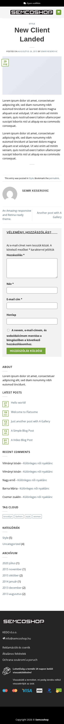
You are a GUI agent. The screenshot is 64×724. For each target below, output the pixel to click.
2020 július (9, 563)
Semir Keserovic (49, 51)
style (28, 516)
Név (10, 284)
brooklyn (7, 516)
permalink (54, 178)
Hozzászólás (16, 255)
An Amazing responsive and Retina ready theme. (16, 215)
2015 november (12, 569)
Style (32, 24)
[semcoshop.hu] (31, 12)
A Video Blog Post (22, 440)
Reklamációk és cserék (16, 647)
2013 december (12, 588)
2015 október (10, 575)
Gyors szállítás (33, 3)
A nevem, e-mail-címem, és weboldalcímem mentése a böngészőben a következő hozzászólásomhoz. (27, 337)
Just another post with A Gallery (30, 421)
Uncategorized (11, 544)
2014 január (9, 581)
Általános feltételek (14, 654)
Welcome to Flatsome (24, 412)
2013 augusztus (12, 594)
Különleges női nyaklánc (38, 463)
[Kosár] (58, 12)
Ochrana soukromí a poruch (19, 660)
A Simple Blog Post (22, 430)
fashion (19, 516)
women (37, 516)
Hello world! (18, 402)
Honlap (11, 315)
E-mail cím (14, 299)
